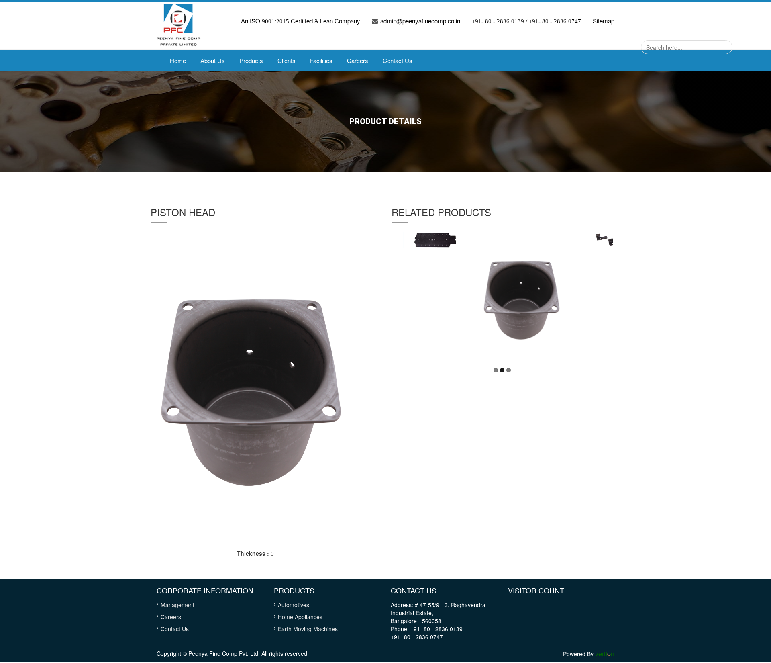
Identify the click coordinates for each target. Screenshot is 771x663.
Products (251, 60)
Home (178, 60)
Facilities (321, 60)
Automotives (293, 605)
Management (177, 605)
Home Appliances (300, 617)
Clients (286, 60)
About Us (212, 60)
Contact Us (397, 60)
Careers (357, 60)
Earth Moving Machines (308, 629)
